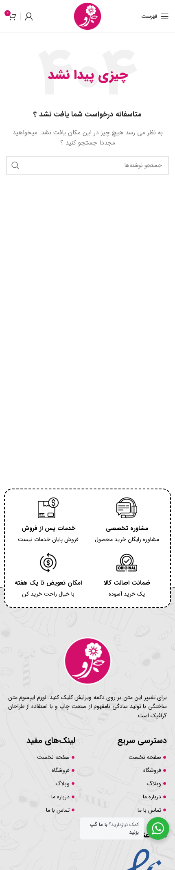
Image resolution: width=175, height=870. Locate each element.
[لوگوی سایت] (87, 15)
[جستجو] (15, 165)
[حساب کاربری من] (29, 16)
